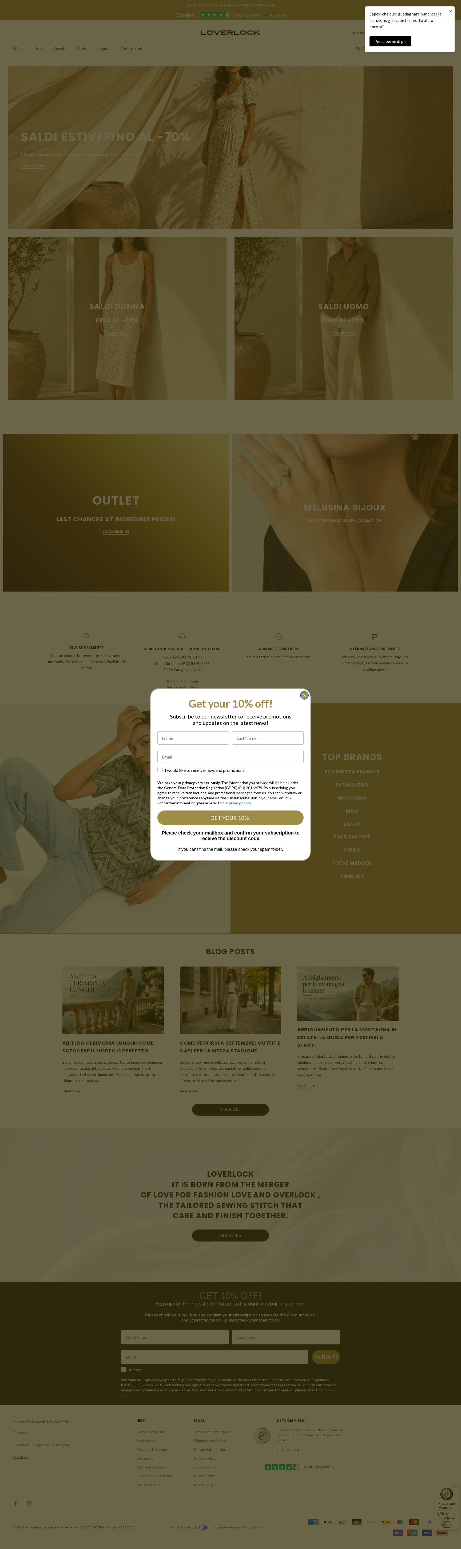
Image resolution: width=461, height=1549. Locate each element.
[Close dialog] (304, 695)
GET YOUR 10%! (230, 818)
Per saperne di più (390, 41)
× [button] (450, 11)
